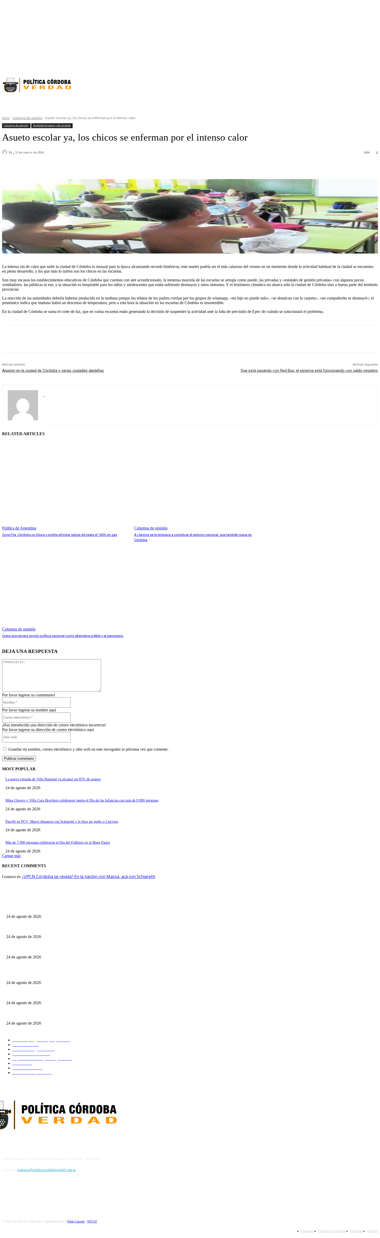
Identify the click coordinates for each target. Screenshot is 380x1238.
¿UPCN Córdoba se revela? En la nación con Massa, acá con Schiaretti (88, 876)
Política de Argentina (19, 528)
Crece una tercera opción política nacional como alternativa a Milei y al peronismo (62, 636)
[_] (5, 152)
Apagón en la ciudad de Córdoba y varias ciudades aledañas (53, 370)
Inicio (6, 118)
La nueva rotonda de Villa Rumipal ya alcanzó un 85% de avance (53, 779)
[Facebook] (356, 64)
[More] (149, 165)
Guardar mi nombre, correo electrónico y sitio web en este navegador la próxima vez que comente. (88, 749)
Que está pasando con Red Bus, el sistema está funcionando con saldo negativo (309, 370)
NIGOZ (92, 1221)
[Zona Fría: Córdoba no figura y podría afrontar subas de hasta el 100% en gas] (65, 486)
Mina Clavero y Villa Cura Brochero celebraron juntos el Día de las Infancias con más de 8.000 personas (81, 800)
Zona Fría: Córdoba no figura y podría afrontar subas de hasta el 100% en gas (59, 535)
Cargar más (11, 855)
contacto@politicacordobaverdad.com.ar (46, 1170)
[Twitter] (374, 64)
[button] (268, 103)
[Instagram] (365, 64)
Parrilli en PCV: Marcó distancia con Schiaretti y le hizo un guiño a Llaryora (61, 822)
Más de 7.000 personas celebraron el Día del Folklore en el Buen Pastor (57, 842)
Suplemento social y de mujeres (52, 125)
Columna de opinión (27, 118)
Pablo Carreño (76, 1221)
